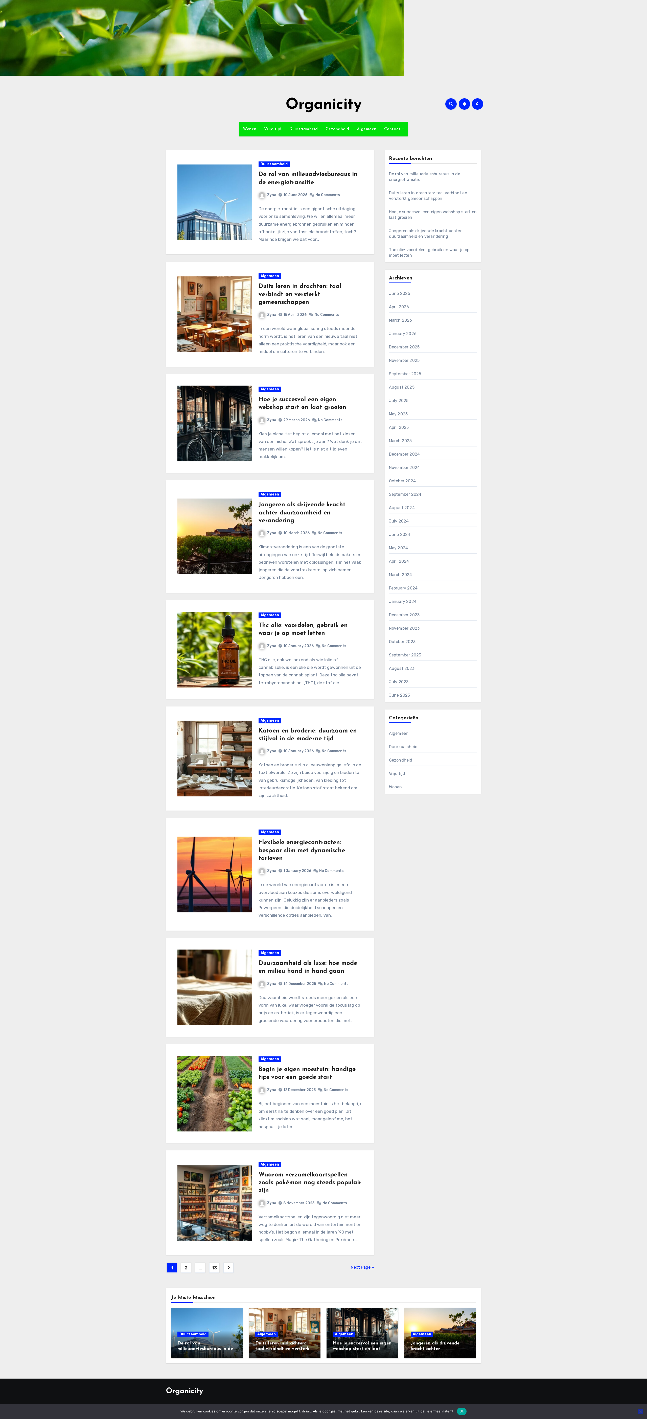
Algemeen (367, 129)
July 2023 (399, 681)
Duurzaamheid (303, 129)
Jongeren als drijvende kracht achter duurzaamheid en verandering (302, 513)
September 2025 (405, 373)
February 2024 (403, 588)
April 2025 (399, 427)
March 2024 (400, 574)
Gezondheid (337, 129)
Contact (393, 129)
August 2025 (401, 387)
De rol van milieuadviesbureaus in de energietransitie (205, 1349)
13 (214, 1268)
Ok (461, 1411)
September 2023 (405, 655)
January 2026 (403, 333)
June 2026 (399, 293)
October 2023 (402, 641)
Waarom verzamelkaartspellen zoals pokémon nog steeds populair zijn (310, 1183)
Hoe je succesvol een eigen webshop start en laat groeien (362, 1349)
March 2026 (400, 320)
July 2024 (399, 521)
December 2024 (404, 454)
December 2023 (404, 614)
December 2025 (404, 347)
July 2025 (399, 400)
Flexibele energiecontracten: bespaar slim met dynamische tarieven (302, 850)
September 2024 (405, 494)
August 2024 (402, 507)
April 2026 (399, 306)
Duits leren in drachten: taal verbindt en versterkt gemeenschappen (300, 294)
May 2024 (398, 548)
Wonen (250, 129)
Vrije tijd (273, 129)
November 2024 (404, 467)
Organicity (324, 105)
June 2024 (399, 534)
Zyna (271, 195)
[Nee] (640, 1411)
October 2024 (402, 481)
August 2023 (401, 668)
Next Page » (362, 1267)
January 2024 (403, 601)
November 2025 (404, 360)
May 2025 (398, 414)
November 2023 (404, 628)
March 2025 (400, 440)
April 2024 (399, 561)
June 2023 (399, 695)
